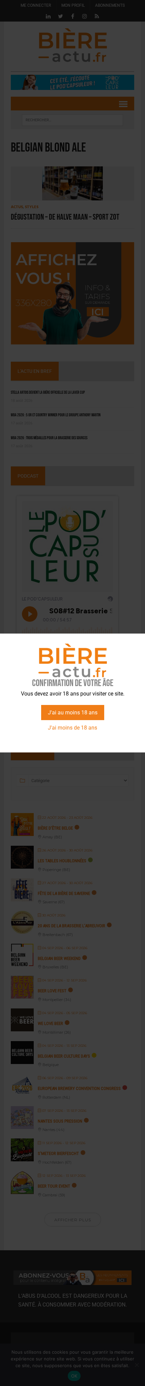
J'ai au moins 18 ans (72, 712)
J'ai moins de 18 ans (72, 727)
